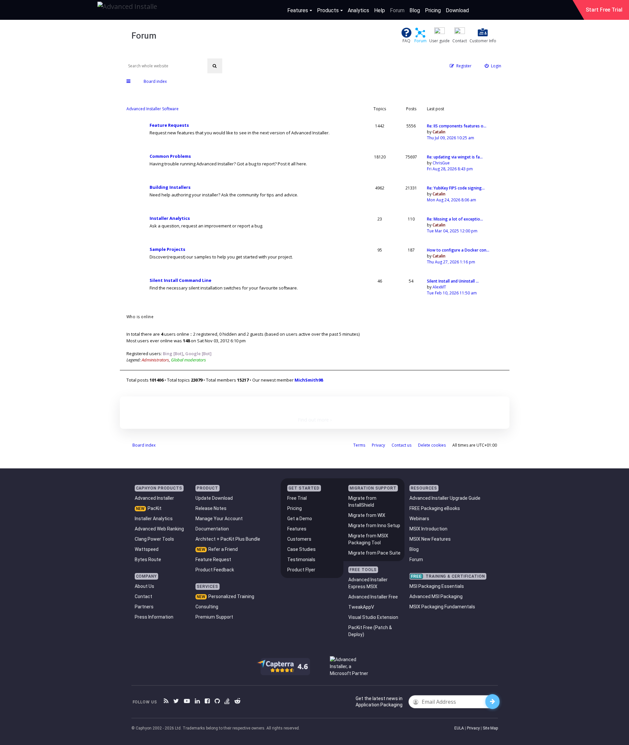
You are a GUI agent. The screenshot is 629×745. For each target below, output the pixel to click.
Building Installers (170, 187)
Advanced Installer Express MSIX (368, 583)
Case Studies (301, 549)
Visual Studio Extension (373, 617)
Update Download (214, 498)
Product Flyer (301, 569)
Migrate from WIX (366, 515)
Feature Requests (169, 125)
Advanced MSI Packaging (436, 596)
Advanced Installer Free (373, 596)
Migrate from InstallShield (362, 501)
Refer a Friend (223, 549)
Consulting (206, 606)
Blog (414, 10)
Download (457, 10)
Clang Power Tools (154, 539)
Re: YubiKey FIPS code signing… (456, 188)
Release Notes (211, 508)
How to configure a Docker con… (458, 250)
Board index (144, 445)
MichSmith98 (309, 380)
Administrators (155, 360)
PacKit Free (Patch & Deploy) (370, 631)
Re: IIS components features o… (456, 126)
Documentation (212, 528)
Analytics (358, 10)
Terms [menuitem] (359, 445)
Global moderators (188, 360)
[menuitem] (493, 65)
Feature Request (213, 559)
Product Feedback (214, 569)
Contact (143, 596)
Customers (299, 539)
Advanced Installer (154, 498)
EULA (459, 728)
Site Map (490, 728)
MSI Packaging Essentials (436, 586)
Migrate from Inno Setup (374, 525)
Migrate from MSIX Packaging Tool (368, 539)
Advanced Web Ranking (159, 528)
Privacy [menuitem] (378, 445)
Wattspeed (146, 549)
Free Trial (297, 498)
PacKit (154, 508)
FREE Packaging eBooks (434, 508)
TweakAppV (361, 607)
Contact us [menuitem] (401, 445)
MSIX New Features (430, 539)
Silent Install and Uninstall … (453, 281)
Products (328, 10)
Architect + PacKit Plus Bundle (227, 539)
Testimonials (301, 559)
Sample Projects (167, 249)
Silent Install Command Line (180, 280)
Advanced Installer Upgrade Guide (444, 498)
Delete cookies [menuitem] (432, 445)
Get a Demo (299, 518)
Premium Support (214, 617)
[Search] (214, 65)
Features (297, 10)
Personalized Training (231, 596)
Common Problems (170, 156)
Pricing (433, 10)
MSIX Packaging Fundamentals (442, 606)
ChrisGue (441, 163)
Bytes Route (148, 559)
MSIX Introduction (428, 528)
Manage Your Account (219, 518)
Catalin (439, 132)
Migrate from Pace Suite (374, 553)
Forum (397, 10)
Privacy (473, 728)
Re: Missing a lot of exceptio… (455, 219)
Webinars (419, 518)
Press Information (154, 617)
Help (379, 10)
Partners (144, 606)
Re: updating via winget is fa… (455, 157)
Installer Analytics (170, 218)
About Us (144, 586)
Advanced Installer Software (152, 109)
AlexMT (439, 287)
